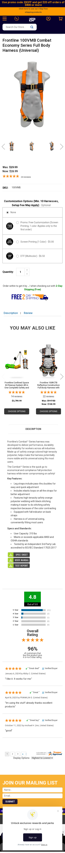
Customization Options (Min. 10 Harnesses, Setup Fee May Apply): (31, 203)
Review (28, 313)
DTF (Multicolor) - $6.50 (32, 256)
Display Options (21, 758)
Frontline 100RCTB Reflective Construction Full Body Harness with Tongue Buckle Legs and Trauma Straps (48, 385)
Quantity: (8, 271)
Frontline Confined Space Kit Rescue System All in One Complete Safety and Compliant (16, 385)
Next (60, 147)
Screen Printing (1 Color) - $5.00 (37, 241)
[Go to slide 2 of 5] (61, 376)
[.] (32, 554)
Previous (5, 147)
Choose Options (17, 411)
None (13, 212)
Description (11, 313)
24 (26, 177)
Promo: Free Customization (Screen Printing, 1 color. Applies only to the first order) (39, 226)
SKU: (5, 187)
